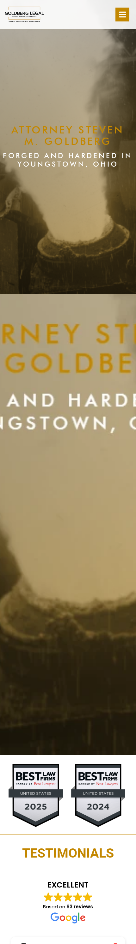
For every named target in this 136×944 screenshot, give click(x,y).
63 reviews (79, 906)
